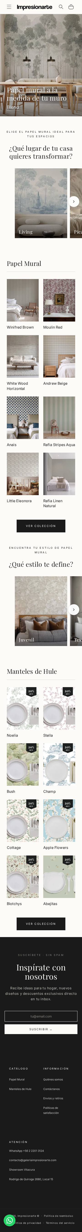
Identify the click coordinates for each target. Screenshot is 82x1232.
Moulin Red (53, 327)
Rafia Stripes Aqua (59, 444)
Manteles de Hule (32, 671)
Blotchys (14, 903)
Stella (48, 735)
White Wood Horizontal (17, 386)
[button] (9, 7)
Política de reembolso (58, 1215)
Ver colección (41, 526)
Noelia (12, 735)
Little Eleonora (19, 501)
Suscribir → (41, 1029)
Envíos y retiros (53, 1098)
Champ (49, 791)
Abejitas (50, 903)
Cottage (14, 847)
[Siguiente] (73, 201)
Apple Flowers (55, 847)
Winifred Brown (20, 327)
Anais (11, 444)
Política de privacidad (26, 1223)
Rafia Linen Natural (52, 503)
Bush (11, 791)
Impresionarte (27, 1215)
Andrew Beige (55, 383)
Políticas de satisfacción (51, 1110)
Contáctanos (51, 1089)
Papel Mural (24, 263)
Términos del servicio (60, 1223)
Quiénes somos (53, 1079)
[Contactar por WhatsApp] (9, 1220)
